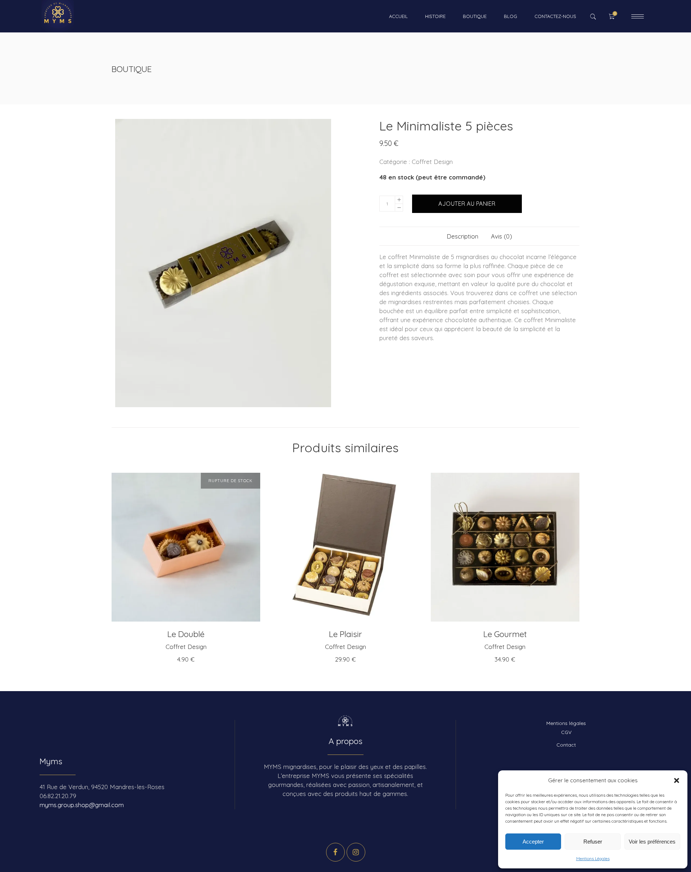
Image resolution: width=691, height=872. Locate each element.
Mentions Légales (593, 858)
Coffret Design (432, 161)
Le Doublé (185, 634)
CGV (566, 732)
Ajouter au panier (467, 203)
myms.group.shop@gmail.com (82, 805)
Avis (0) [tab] (501, 236)
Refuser (592, 841)
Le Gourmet (505, 634)
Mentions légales (566, 723)
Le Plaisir (345, 634)
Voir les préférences (652, 841)
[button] (676, 780)
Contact (566, 745)
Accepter (533, 841)
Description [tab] (462, 236)
